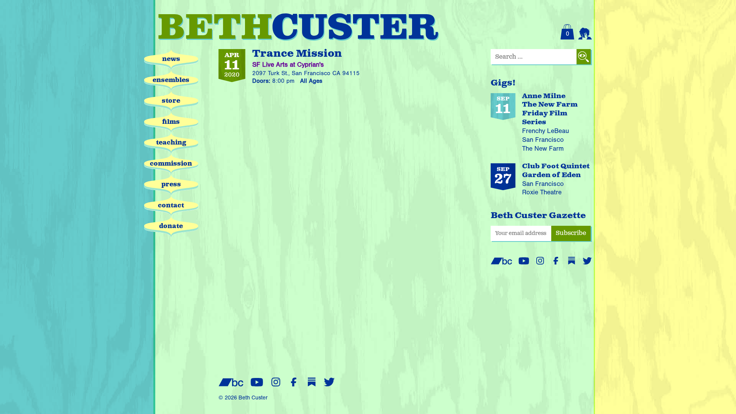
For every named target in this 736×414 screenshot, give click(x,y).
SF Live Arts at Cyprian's (288, 64)
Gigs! (503, 83)
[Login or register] (585, 31)
